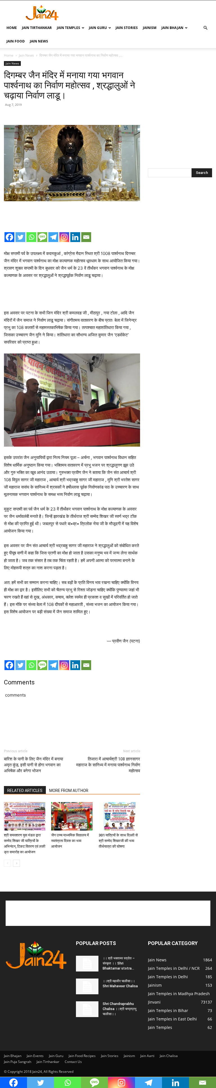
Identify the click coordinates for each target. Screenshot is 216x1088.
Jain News (39, 41)
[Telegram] (53, 237)
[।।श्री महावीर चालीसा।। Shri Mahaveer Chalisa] (87, 986)
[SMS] (42, 237)
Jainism (149, 27)
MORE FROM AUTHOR (68, 790)
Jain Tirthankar (37, 27)
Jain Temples (68, 27)
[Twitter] (20, 237)
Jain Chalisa (169, 1055)
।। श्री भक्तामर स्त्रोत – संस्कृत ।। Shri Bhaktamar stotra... (119, 963)
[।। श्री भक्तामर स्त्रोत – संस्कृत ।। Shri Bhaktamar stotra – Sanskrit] (87, 963)
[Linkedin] (75, 237)
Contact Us (73, 1061)
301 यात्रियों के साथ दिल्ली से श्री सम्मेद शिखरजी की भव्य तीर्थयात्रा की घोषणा (118, 841)
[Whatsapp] (31, 237)
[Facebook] (9, 237)
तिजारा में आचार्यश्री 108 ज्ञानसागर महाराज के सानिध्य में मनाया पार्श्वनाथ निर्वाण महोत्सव (108, 764)
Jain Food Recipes (82, 1055)
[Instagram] (64, 237)
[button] (205, 28)
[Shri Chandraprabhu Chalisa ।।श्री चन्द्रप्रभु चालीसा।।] (87, 1009)
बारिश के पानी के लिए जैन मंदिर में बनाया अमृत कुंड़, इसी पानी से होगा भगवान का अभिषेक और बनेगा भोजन (33, 764)
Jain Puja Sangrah (17, 1061)
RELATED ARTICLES (24, 790)
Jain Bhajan (172, 27)
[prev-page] (7, 863)
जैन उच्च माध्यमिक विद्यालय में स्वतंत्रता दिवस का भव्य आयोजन (70, 841)
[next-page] (16, 863)
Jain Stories (127, 27)
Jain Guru (98, 27)
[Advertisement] (146, 12)
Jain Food (15, 41)
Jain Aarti (147, 1055)
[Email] (86, 237)
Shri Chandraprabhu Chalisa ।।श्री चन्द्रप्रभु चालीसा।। (119, 1009)
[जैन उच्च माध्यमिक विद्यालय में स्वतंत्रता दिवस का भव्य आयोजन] (72, 816)
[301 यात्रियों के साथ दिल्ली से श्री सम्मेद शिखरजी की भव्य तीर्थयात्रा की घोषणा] (119, 816)
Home (11, 27)
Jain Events (35, 1055)
